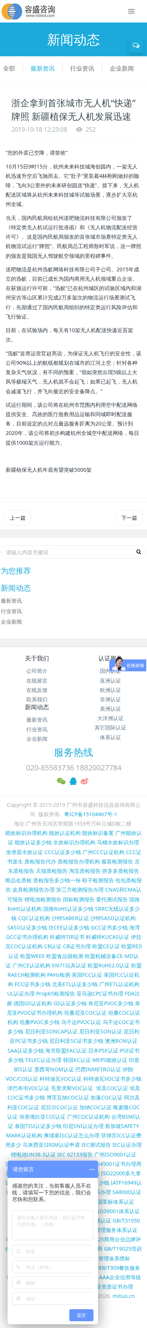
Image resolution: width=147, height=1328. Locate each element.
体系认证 (110, 737)
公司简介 (36, 670)
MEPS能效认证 (109, 1059)
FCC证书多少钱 (33, 984)
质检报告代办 (40, 861)
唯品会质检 (18, 880)
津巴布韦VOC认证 (29, 1088)
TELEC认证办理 (43, 1059)
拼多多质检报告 (120, 870)
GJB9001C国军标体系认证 (103, 1201)
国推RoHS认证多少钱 (68, 908)
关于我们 (37, 658)
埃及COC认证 (112, 1088)
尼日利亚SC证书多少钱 (76, 1040)
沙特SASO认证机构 (113, 918)
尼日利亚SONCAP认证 (51, 1031)
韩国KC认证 (77, 1059)
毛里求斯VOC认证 (72, 1088)
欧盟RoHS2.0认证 (109, 965)
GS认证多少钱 (70, 1003)
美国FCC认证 (87, 974)
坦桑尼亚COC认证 (85, 1012)
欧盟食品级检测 (64, 956)
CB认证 (52, 946)
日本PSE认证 (103, 1050)
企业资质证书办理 (112, 1286)
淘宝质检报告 (85, 870)
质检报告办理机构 (79, 861)
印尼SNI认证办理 (83, 1125)
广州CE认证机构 (31, 965)
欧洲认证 (110, 689)
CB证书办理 (77, 946)
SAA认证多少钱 (26, 1050)
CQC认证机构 (34, 918)
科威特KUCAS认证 (107, 936)
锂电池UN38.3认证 (33, 1154)
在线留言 (36, 680)
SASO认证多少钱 (27, 927)
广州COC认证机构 (88, 1116)
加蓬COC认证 (106, 1097)
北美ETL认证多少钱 (75, 984)
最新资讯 (43, 68)
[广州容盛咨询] (28, 11)
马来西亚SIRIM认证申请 (51, 1144)
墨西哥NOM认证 (54, 1069)
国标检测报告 (79, 899)
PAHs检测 (58, 974)
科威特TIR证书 (67, 936)
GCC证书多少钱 (109, 927)
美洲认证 (110, 708)
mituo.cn (124, 1295)
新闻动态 (37, 707)
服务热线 (73, 752)
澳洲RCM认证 (121, 1040)
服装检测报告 (117, 861)
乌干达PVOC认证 (81, 1022)
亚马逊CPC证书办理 (100, 993)
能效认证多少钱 (33, 842)
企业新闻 (122, 68)
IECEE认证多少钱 (69, 927)
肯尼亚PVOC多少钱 (110, 1003)
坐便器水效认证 (24, 852)
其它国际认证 (110, 727)
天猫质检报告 (51, 870)
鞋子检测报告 (98, 880)
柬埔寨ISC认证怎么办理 (72, 1135)
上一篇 (18, 517)
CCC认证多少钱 (62, 852)
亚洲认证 (110, 680)
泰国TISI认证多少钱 (38, 1125)
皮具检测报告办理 (33, 889)
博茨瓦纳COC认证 (67, 1097)
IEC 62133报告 (75, 1154)
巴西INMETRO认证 (98, 1069)
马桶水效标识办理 (118, 842)
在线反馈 (36, 689)
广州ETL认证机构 (119, 984)
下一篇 (129, 517)
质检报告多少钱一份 (57, 880)
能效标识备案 (98, 832)
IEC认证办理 (127, 1144)
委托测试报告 (112, 899)
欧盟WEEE (32, 956)
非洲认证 (110, 699)
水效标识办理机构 (74, 842)
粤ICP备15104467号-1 (90, 814)
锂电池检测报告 (42, 899)
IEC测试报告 (96, 1144)
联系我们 (36, 699)
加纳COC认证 (96, 1107)
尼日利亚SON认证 (100, 1031)
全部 (9, 68)
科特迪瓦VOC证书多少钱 (112, 1078)
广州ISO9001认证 (115, 1154)
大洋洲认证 (110, 718)
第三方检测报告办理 (80, 889)
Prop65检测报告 (55, 993)
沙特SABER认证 (70, 918)
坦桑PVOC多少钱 (40, 1022)
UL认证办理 (21, 993)
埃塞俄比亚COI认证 (42, 1116)
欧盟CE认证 (106, 946)
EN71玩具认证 (69, 965)
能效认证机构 (65, 832)
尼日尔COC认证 (59, 1107)
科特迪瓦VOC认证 (61, 1078)
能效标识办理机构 (26, 832)
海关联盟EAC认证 (66, 1050)
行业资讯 (82, 68)
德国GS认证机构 (33, 1003)
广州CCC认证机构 (103, 852)
